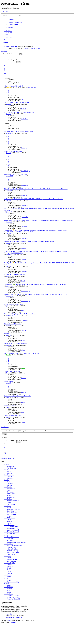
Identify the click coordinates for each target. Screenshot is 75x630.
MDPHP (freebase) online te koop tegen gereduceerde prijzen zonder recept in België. (29, 241)
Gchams (8, 243)
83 (9, 161)
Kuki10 (8, 355)
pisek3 (8, 306)
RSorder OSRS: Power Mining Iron (14, 274)
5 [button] (4, 70)
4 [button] (4, 68)
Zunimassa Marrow (10, 406)
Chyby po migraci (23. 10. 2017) (13, 86)
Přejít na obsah (5, 11)
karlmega (9, 345)
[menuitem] (15, 22)
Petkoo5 (8, 153)
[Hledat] (20, 15)
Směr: (38, 431)
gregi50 (8, 383)
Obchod (4, 43)
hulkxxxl (23, 330)
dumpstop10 (9, 200)
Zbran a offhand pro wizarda (12, 415)
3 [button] (4, 66)
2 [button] (4, 65)
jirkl (22, 99)
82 (9, 159)
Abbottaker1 (9, 315)
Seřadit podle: (23, 431)
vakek (23, 340)
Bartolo (23, 281)
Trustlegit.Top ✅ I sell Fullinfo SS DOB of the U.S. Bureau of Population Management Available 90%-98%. (36, 284)
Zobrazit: (5, 431)
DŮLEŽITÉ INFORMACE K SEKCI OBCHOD (19, 112)
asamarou (9, 190)
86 (9, 166)
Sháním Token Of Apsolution (12, 324)
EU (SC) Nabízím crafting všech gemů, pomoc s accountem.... (22, 353)
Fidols (8, 373)
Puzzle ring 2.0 (8, 381)
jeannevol (9, 212)
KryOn (23, 148)
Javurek (8, 114)
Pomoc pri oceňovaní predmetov (13, 151)
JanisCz (23, 392)
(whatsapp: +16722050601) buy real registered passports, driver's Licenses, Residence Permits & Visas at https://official (38, 220)
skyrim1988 (9, 176)
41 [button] (5, 73)
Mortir (8, 325)
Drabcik (8, 335)
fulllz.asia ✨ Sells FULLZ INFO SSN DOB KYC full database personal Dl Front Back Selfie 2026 (33, 199)
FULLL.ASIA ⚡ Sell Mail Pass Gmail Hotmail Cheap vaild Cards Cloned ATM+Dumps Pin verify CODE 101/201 (38, 294)
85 (9, 164)
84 (9, 162)
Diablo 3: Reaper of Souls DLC (13, 304)
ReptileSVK (24, 171)
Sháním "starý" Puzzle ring (12, 371)
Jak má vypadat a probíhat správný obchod (16, 102)
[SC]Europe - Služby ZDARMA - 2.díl (15, 174)
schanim (6, 333)
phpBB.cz (13, 622)
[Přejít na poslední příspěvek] (24, 99)
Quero (8, 397)
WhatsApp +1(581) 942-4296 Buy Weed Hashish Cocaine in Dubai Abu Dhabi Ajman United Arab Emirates (36, 189)
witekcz (8, 87)
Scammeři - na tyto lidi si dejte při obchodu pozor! (18, 131)
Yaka (7, 407)
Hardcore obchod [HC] (11, 46)
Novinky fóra (32, 87)
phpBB (10, 620)
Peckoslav (9, 104)
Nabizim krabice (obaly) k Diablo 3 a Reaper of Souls (19, 314)
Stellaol (8, 276)
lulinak (8, 417)
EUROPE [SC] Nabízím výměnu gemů (15, 343)
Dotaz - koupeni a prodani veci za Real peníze (17, 396)
